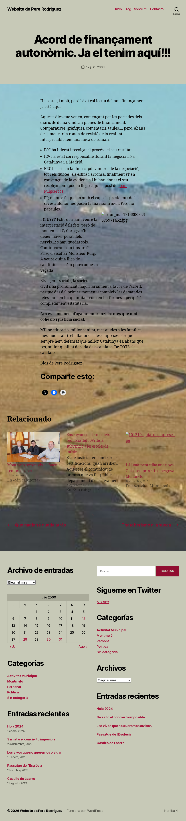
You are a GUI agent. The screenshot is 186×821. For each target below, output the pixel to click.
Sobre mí (140, 9)
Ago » (82, 646)
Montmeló (15, 681)
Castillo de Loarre (21, 779)
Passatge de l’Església (24, 765)
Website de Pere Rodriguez (34, 9)
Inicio (118, 9)
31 (60, 639)
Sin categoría (17, 698)
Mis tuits (103, 602)
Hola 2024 (15, 726)
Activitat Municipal (22, 676)
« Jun (13, 646)
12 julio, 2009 (95, 67)
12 (83, 619)
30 (48, 639)
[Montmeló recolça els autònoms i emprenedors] (33, 447)
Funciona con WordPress (85, 811)
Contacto (157, 9)
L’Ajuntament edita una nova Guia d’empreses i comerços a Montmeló (150, 471)
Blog (128, 9)
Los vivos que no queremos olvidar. (34, 752)
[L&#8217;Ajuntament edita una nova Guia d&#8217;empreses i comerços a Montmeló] (152, 447)
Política (13, 692)
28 (25, 639)
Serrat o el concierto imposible (31, 739)
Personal (14, 687)
